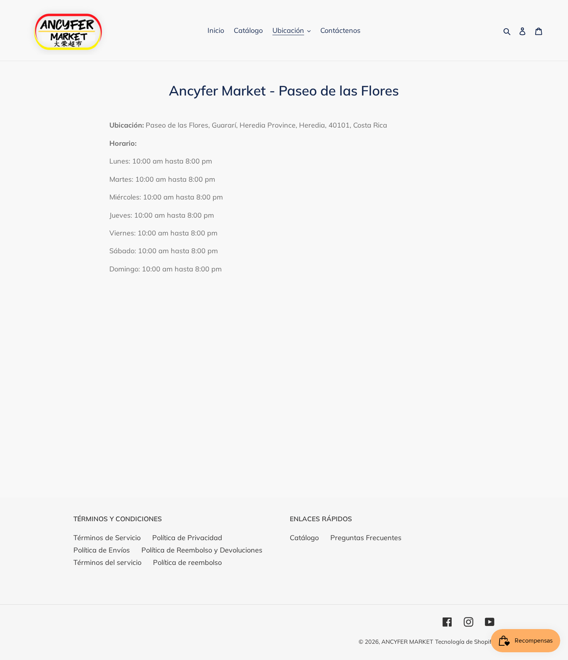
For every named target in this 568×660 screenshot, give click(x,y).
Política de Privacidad (187, 537)
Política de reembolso (187, 562)
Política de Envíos (101, 550)
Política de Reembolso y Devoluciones (201, 550)
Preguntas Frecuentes (365, 537)
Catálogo (304, 537)
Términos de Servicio (107, 537)
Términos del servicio (107, 562)
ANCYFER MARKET (407, 641)
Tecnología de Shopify (465, 641)
